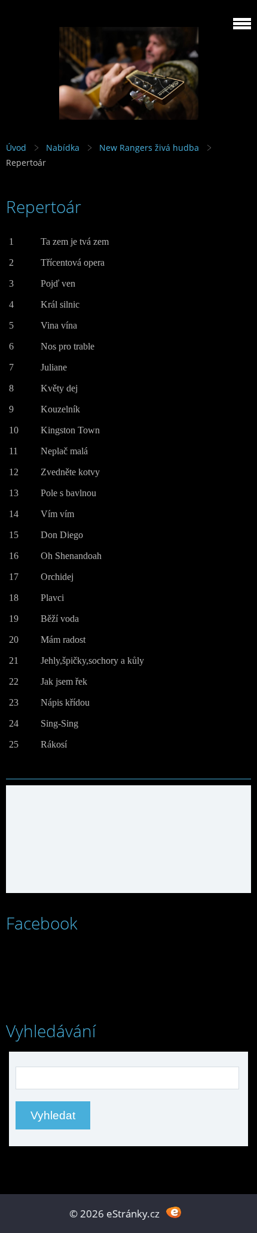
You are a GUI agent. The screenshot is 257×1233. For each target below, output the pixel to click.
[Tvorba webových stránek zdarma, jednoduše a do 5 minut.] (174, 1212)
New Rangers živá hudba (149, 147)
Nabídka (62, 147)
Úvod (16, 147)
